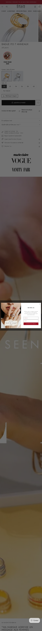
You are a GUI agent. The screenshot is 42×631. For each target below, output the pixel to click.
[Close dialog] (40, 304)
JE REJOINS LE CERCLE (31, 323)
